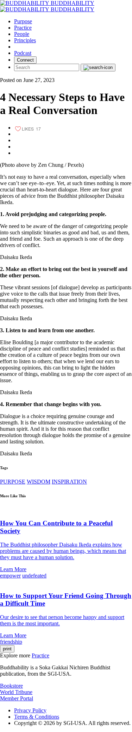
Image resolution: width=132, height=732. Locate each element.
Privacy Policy (30, 710)
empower (10, 576)
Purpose (23, 21)
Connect (25, 60)
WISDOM (38, 482)
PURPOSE (12, 482)
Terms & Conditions (36, 717)
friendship (11, 642)
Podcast (22, 53)
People (21, 34)
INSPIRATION (69, 482)
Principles (25, 40)
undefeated (34, 576)
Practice (23, 28)
